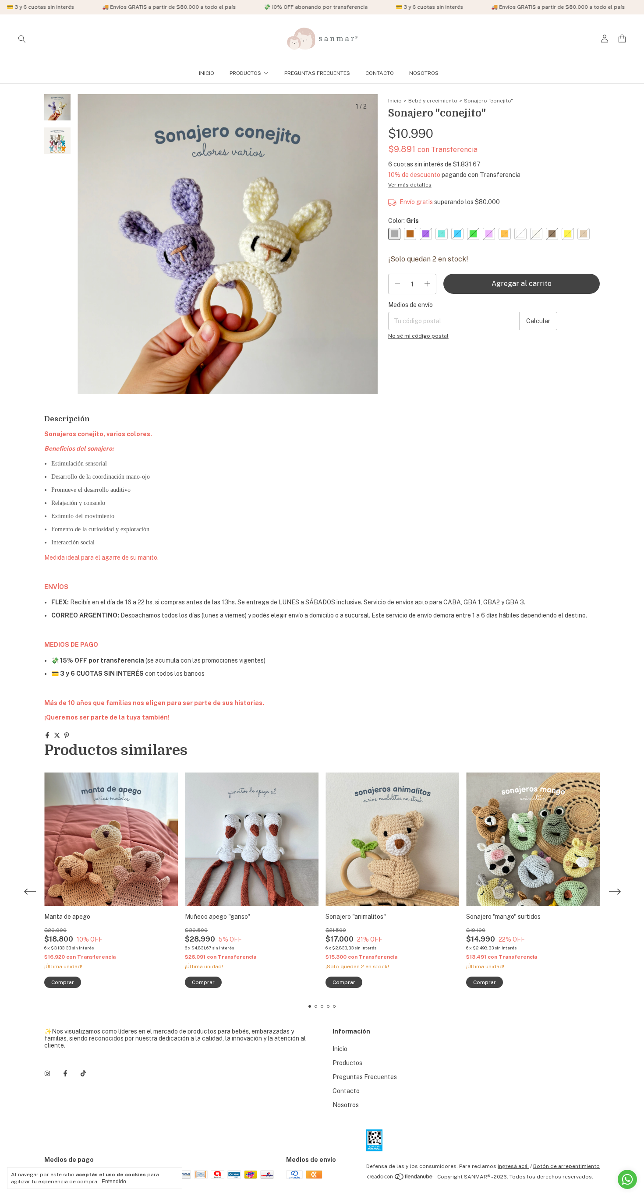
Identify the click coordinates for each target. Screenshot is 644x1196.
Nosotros (424, 73)
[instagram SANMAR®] (47, 1073)
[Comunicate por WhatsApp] (627, 1179)
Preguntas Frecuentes (317, 73)
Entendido (114, 1181)
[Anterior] (52, 329)
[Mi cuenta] (604, 38)
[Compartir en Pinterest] (67, 735)
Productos (245, 73)
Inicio (206, 73)
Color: (403, 220)
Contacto (379, 73)
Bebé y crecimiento (432, 101)
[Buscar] (22, 38)
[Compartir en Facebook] (47, 735)
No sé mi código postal (418, 336)
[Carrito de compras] (622, 38)
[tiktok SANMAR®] (83, 1073)
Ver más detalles (410, 185)
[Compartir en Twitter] (57, 735)
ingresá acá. (513, 1166)
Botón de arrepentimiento (566, 1166)
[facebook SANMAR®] (65, 1073)
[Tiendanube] (400, 1179)
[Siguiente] (62, 329)
